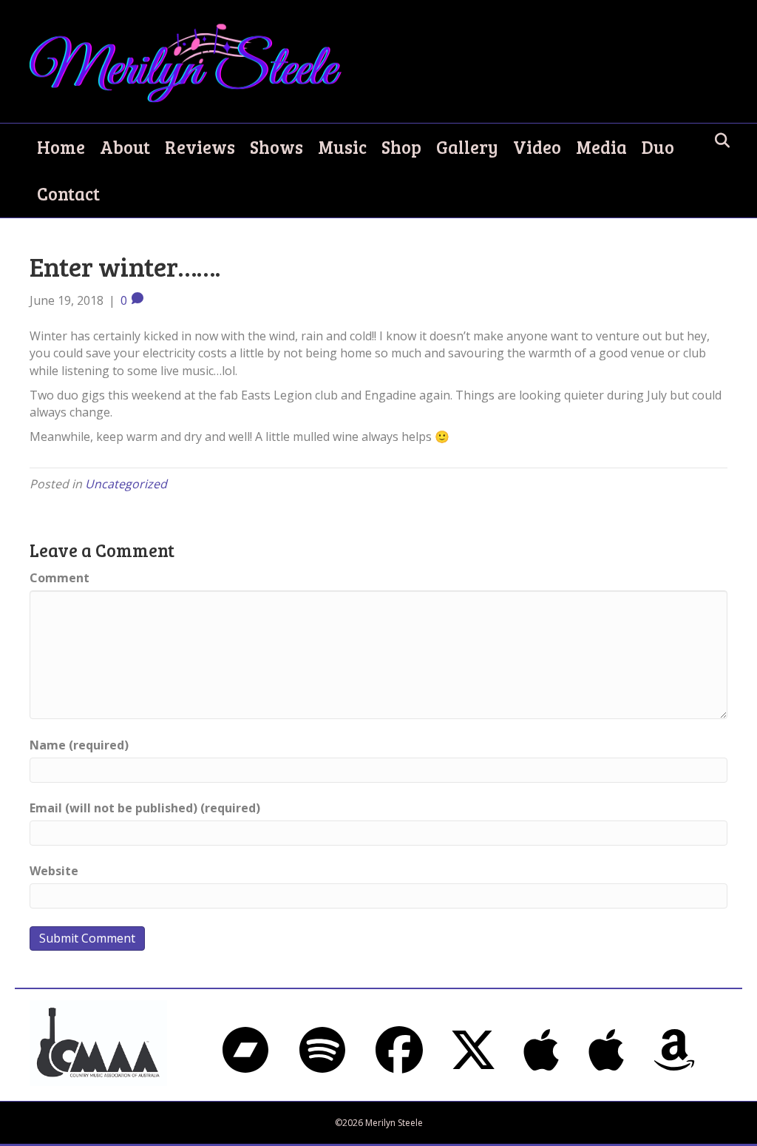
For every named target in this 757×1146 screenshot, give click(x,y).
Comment (59, 578)
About (125, 147)
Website (54, 871)
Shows (276, 147)
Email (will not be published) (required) (145, 808)
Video (537, 147)
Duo (658, 147)
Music (342, 147)
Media (601, 147)
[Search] (718, 140)
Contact (68, 193)
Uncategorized (126, 484)
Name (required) (79, 745)
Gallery (467, 147)
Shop (401, 147)
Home (61, 147)
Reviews (200, 147)
